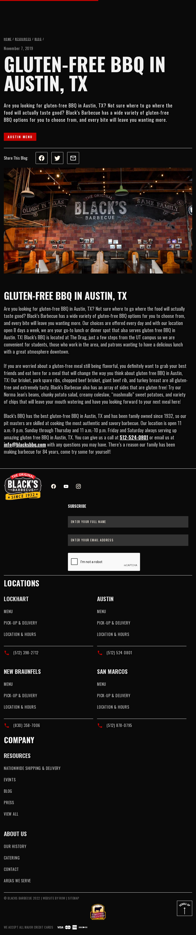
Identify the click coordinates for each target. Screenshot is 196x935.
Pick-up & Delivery (20, 623)
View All (11, 814)
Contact (11, 869)
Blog (38, 39)
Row (62, 898)
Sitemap (73, 898)
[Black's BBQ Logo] (23, 486)
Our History (15, 846)
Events (10, 780)
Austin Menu (20, 136)
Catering (12, 858)
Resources (23, 39)
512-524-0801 (134, 437)
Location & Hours (20, 634)
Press (9, 802)
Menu (8, 611)
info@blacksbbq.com (25, 444)
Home (8, 39)
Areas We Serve (17, 881)
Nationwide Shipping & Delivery (32, 768)
